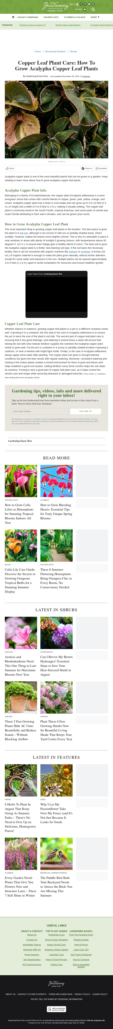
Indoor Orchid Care (56, 945)
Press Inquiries (32, 955)
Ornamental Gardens (55, 51)
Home (38, 51)
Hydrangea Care (56, 935)
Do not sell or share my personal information (56, 999)
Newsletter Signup (32, 945)
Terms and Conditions (60, 994)
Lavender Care (56, 955)
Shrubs (73, 51)
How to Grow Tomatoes (56, 940)
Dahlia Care (56, 964)
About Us (31, 935)
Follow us (88, 168)
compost (85, 251)
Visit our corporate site (96, 1020)
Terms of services (42, 419)
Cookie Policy (99, 994)
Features (86, 76)
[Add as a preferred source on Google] (56, 1009)
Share (11, 168)
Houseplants (51, 17)
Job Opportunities (32, 959)
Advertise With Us (32, 950)
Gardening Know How (37, 76)
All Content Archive (31, 964)
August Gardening (27, 17)
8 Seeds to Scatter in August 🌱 (33, 25)
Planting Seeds (81, 940)
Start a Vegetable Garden (81, 965)
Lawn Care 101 (81, 950)
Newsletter (103, 168)
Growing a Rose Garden (56, 950)
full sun (24, 233)
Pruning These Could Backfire (68, 25)
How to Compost (81, 959)
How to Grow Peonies (56, 959)
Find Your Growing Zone (81, 935)
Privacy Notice (84, 419)
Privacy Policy (82, 994)
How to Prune (81, 945)
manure (73, 251)
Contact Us (31, 940)
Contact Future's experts (32, 994)
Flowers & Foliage (74, 17)
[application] (56, 294)
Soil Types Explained (81, 955)
